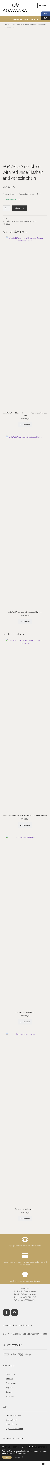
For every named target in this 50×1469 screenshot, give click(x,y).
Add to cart (19, 208)
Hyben (8, 224)
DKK (44, 13)
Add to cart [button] (25, 424)
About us (9, 1378)
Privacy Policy (11, 1424)
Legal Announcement (14, 1429)
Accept (7, 1457)
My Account (8, 1465)
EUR (44, 18)
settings (22, 1453)
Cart (38, 1463)
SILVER (13, 24)
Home (7, 24)
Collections (10, 1374)
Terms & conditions (13, 1415)
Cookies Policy (11, 1420)
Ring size (9, 1387)
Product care (11, 1383)
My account (10, 1396)
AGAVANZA (15, 221)
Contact (9, 1392)
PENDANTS (27, 221)
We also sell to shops (13, 1438)
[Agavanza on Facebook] (6, 1312)
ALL (21, 221)
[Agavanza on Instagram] (14, 1312)
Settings (17, 1457)
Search (25, 1465)
